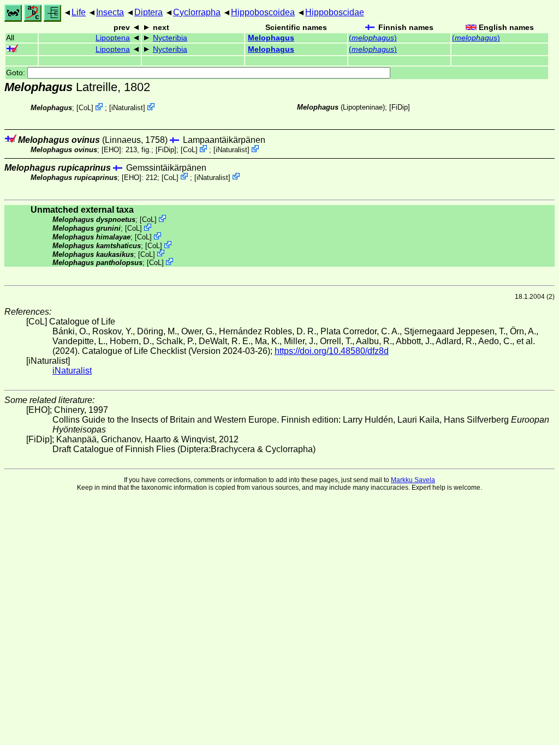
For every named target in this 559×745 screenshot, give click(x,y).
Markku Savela (413, 480)
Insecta (110, 12)
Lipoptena (113, 38)
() (373, 38)
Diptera (148, 12)
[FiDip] (399, 107)
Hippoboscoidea (263, 12)
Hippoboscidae (334, 12)
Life (79, 12)
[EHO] (111, 150)
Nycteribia (170, 38)
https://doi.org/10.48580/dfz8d (332, 351)
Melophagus (271, 38)
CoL (85, 108)
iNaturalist (127, 108)
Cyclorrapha (197, 12)
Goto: (16, 73)
